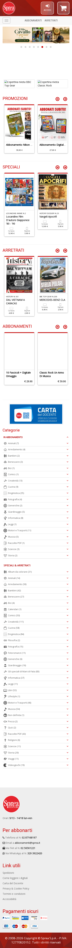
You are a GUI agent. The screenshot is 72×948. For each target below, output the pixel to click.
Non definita (16, 715)
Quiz (12, 727)
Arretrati (51, 20)
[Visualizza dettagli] (19, 83)
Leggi (12, 524)
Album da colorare (20, 571)
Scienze (13, 549)
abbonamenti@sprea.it (27, 842)
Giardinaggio (16, 511)
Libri (12, 690)
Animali (13, 443)
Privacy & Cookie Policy (16, 888)
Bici (11, 468)
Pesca (12, 721)
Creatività (15, 480)
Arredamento (16, 449)
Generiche (15, 505)
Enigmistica (16, 493)
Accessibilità (9, 899)
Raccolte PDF (16, 543)
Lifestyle (14, 696)
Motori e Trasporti (19, 530)
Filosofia (14, 640)
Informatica (15, 517)
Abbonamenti (33, 20)
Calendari (14, 609)
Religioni (14, 740)
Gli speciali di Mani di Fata (23, 671)
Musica (13, 536)
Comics (13, 474)
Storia (12, 555)
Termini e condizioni (14, 893)
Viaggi (13, 758)
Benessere (15, 461)
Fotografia (15, 499)
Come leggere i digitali (15, 878)
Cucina (13, 486)
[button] (63, 9)
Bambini (14, 455)
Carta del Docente (13, 883)
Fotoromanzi (17, 652)
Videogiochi (16, 765)
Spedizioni (8, 872)
